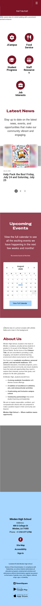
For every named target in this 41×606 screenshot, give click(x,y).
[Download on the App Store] (20, 595)
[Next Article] (25, 191)
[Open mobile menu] (36, 3)
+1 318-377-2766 (24, 532)
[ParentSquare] (20, 583)
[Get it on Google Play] (20, 589)
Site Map (21, 545)
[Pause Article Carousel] (16, 191)
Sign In (20, 553)
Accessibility (20, 549)
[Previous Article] (20, 191)
